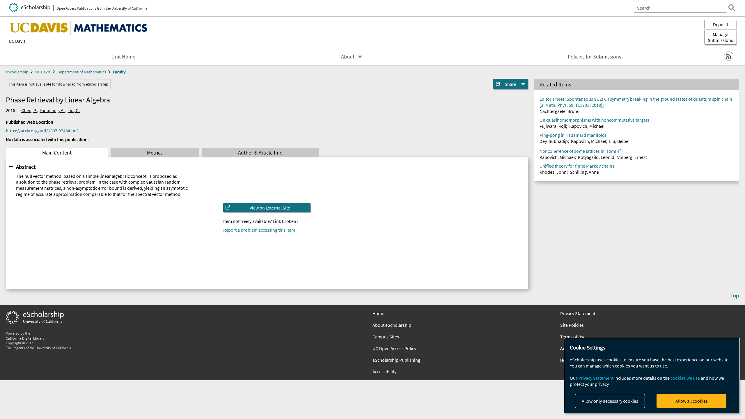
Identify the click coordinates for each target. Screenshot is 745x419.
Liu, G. (74, 110)
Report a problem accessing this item (259, 230)
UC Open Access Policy (394, 348)
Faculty (119, 71)
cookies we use (685, 378)
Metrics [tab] (155, 153)
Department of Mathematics (81, 71)
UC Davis (17, 41)
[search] (731, 7)
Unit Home (123, 57)
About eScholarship (391, 325)
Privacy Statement (577, 313)
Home (378, 313)
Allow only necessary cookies (610, 401)
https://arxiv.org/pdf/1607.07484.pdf (42, 131)
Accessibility (384, 371)
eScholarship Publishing (396, 360)
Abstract (26, 166)
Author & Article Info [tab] (260, 153)
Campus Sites (385, 337)
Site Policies (572, 325)
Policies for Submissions (594, 57)
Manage (720, 37)
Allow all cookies (691, 401)
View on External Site (270, 208)
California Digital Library (25, 338)
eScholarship (17, 71)
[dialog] (652, 375)
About (347, 57)
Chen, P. (29, 110)
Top (734, 295)
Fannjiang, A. (52, 110)
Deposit (720, 24)
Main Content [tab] (57, 153)
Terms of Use (573, 337)
